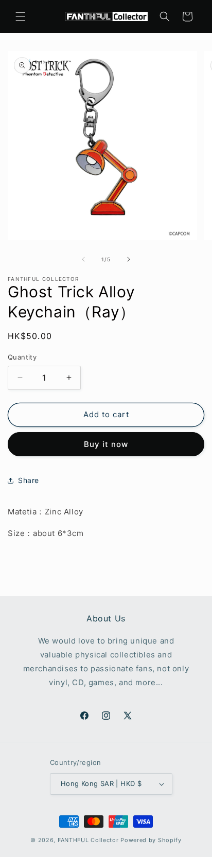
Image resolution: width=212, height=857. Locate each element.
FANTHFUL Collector (88, 840)
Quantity (22, 357)
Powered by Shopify (151, 840)
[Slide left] (83, 259)
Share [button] (28, 480)
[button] (20, 16)
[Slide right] (128, 259)
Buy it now (106, 444)
